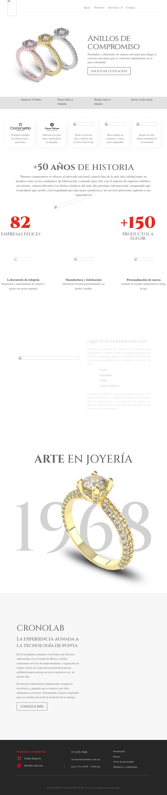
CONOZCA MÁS (32, 706)
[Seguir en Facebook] (80, 781)
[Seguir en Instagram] (86, 781)
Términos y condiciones (125, 766)
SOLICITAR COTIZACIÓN (109, 71)
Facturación (119, 751)
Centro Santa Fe (32, 758)
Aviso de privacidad (123, 761)
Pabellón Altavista (33, 765)
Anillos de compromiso (113, 42)
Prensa (116, 756)
